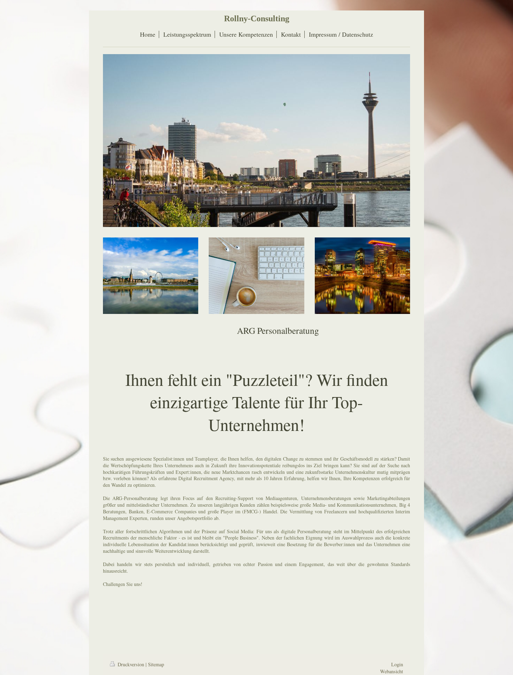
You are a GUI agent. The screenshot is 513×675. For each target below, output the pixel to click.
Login (397, 664)
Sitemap (156, 664)
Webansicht (391, 671)
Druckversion (131, 664)
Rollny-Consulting (256, 18)
